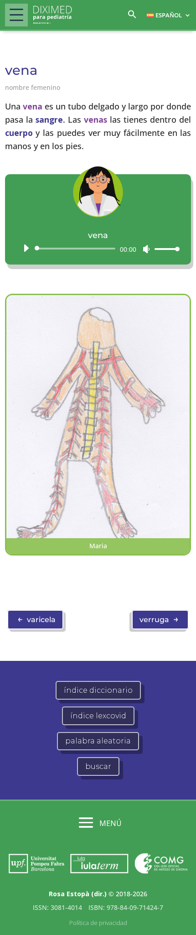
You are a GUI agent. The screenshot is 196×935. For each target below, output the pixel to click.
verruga (159, 618)
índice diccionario (98, 690)
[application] (98, 248)
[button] (132, 17)
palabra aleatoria (98, 741)
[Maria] (98, 535)
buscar (98, 766)
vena (32, 106)
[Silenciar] (146, 249)
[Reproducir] (26, 248)
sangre (49, 119)
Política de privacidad (98, 923)
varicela (36, 618)
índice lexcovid (98, 716)
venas (95, 119)
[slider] (164, 248)
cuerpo (19, 132)
